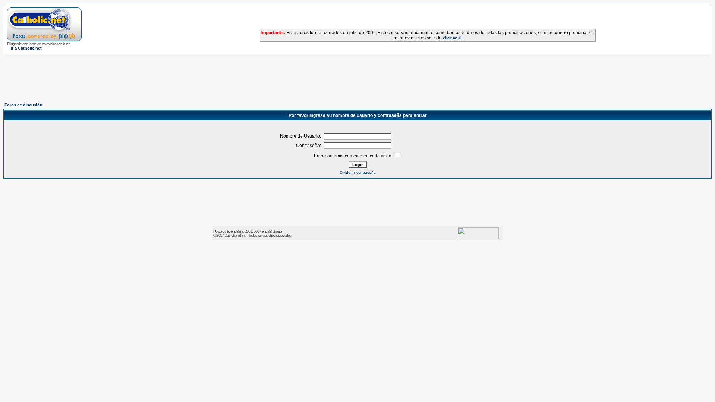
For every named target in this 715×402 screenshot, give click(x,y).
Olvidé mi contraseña (358, 172)
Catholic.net (233, 235)
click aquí (452, 38)
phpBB (236, 231)
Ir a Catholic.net (26, 48)
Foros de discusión (23, 105)
